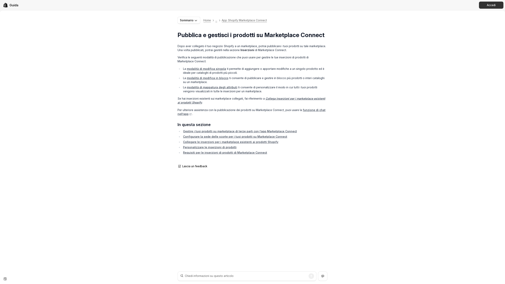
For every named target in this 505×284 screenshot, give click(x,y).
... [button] (216, 20)
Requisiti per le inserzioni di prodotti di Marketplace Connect (225, 152)
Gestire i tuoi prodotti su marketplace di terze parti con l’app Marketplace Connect (240, 131)
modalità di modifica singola (206, 68)
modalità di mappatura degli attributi (212, 87)
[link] (11, 5)
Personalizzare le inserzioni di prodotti (210, 147)
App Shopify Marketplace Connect (244, 20)
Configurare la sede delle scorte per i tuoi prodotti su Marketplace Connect (235, 136)
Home (207, 20)
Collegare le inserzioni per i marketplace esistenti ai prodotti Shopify (230, 142)
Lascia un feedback (194, 166)
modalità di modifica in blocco (207, 78)
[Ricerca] (311, 276)
